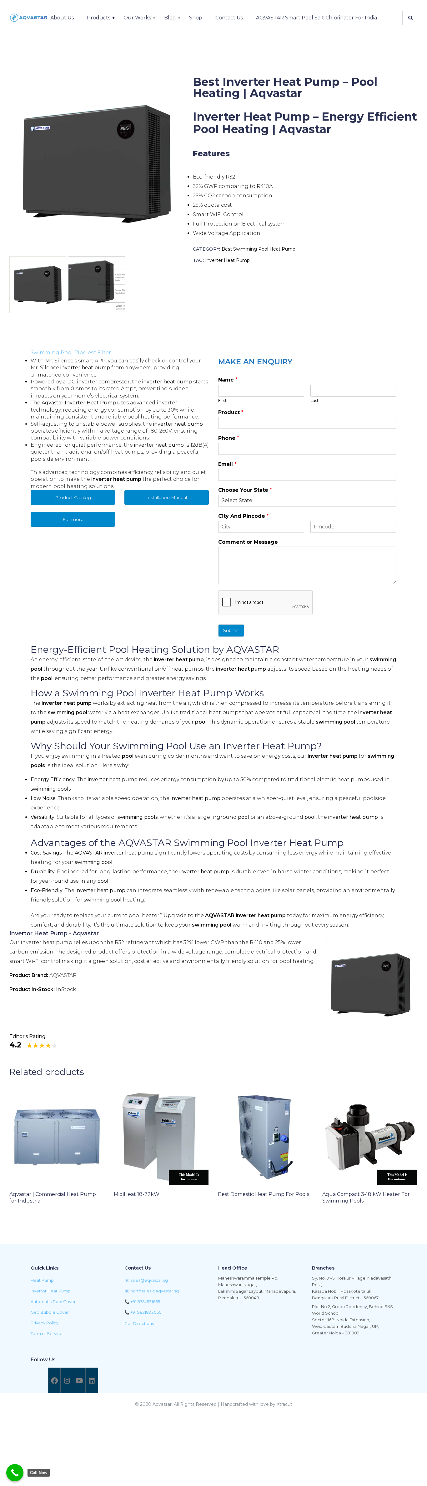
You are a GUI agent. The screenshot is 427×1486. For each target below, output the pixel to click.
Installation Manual (166, 497)
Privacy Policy (44, 1322)
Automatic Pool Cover (53, 1301)
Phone (228, 438)
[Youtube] (79, 1380)
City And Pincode (243, 516)
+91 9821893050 (146, 1312)
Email (227, 464)
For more (73, 519)
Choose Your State (245, 490)
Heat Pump (42, 1280)
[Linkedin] (91, 1380)
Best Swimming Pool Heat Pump (258, 249)
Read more (32, 1218)
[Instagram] (66, 1380)
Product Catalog (73, 497)
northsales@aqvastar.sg (154, 1290)
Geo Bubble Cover (50, 1312)
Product (231, 412)
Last (314, 400)
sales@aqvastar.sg (149, 1280)
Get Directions (139, 1323)
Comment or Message (248, 542)
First (222, 400)
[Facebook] (54, 1380)
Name (228, 380)
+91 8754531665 (145, 1301)
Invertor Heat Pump (51, 1290)
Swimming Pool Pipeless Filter (71, 353)
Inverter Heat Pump (227, 260)
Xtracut (284, 1404)
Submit (231, 630)
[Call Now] (14, 1472)
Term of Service (47, 1333)
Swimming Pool (150, 746)
